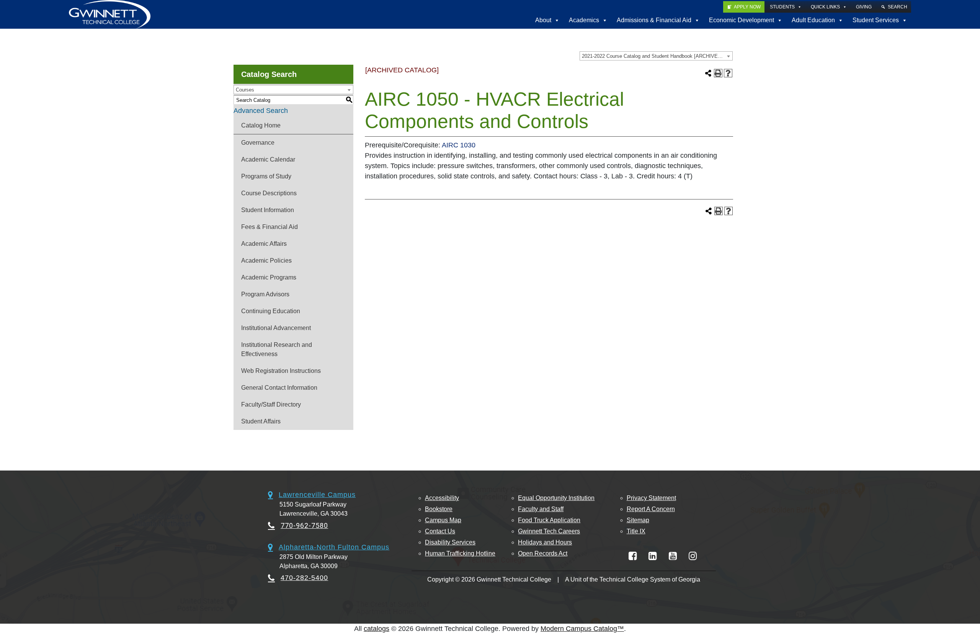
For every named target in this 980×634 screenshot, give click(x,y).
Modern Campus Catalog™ (582, 628)
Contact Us (440, 531)
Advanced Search (261, 110)
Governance (257, 142)
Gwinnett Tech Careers (549, 531)
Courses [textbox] (245, 90)
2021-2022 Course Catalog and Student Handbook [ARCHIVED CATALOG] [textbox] (657, 56)
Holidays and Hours (545, 542)
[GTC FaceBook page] (633, 556)
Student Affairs (261, 421)
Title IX (636, 531)
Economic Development (741, 20)
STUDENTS (782, 7)
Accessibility (442, 498)
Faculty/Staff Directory (271, 404)
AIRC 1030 (458, 145)
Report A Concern (651, 509)
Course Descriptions (269, 193)
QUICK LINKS (825, 7)
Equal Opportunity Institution (556, 498)
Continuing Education (270, 311)
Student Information (267, 210)
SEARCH (897, 7)
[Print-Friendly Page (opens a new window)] (718, 73)
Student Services (876, 20)
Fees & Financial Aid (269, 227)
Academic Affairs (264, 243)
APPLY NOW (747, 7)
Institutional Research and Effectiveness (276, 349)
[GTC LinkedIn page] (652, 556)
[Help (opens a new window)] (728, 73)
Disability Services (450, 542)
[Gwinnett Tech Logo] (109, 14)
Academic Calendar (268, 159)
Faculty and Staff (541, 509)
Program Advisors (265, 294)
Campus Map (443, 520)
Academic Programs (268, 277)
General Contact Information (279, 387)
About (543, 20)
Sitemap (638, 520)
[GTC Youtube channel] (673, 556)
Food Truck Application (549, 520)
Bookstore (438, 509)
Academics (584, 20)
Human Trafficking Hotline (460, 553)
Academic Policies (266, 260)
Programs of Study (266, 176)
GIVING (864, 7)
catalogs (376, 628)
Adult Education (813, 20)
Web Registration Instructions (281, 371)
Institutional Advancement (276, 328)
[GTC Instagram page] (693, 556)
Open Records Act (542, 553)
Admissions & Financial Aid (654, 20)
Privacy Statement (651, 498)
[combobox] (656, 55)
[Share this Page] (708, 73)
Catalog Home (261, 125)
